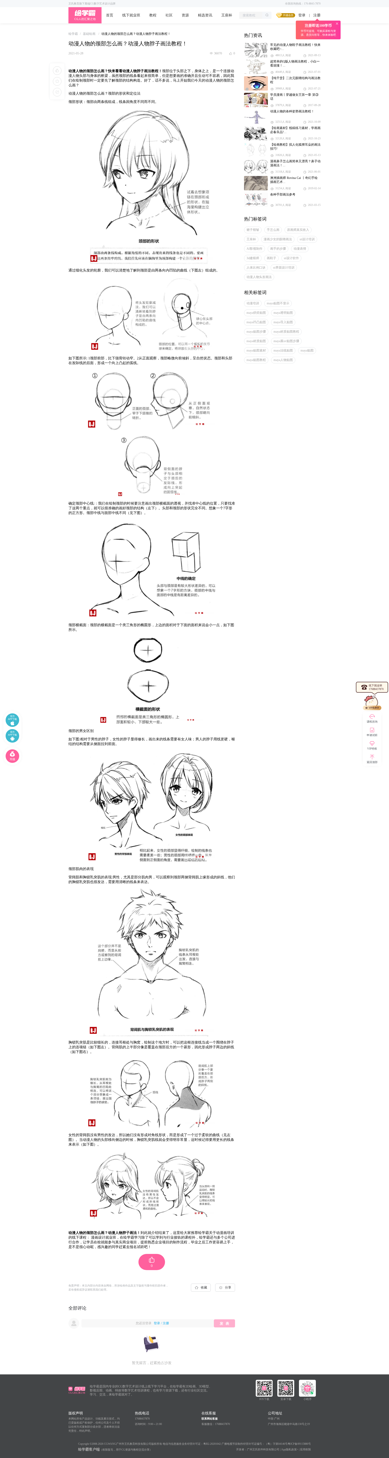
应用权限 (305, 1449)
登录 (301, 15)
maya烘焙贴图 (256, 312)
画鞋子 (271, 258)
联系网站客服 (209, 1418)
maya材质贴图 (256, 341)
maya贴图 (307, 350)
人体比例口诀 (256, 267)
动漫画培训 (225, 1233)
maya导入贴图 (283, 322)
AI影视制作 (254, 248)
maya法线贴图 (283, 350)
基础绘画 (89, 34)
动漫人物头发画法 (259, 277)
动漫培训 (253, 303)
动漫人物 (75, 71)
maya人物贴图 (283, 360)
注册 (166, 1323)
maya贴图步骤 (256, 331)
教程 (152, 15)
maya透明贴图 (283, 312)
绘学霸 (73, 34)
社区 (169, 15)
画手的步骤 (278, 248)
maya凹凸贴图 (256, 322)
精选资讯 (205, 15)
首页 (109, 15)
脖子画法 (144, 71)
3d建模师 (253, 258)
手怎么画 (273, 229)
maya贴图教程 (256, 360)
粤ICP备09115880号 (299, 1443)
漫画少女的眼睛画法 (278, 239)
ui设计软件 (291, 258)
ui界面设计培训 (283, 267)
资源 (185, 15)
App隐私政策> (289, 1449)
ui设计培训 (307, 239)
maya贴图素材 (256, 350)
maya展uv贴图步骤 (286, 341)
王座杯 (226, 15)
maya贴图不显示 (278, 303)
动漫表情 (300, 248)
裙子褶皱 (253, 229)
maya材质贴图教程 (286, 331)
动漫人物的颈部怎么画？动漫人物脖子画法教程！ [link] (136, 34)
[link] (73, 34)
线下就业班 (131, 15)
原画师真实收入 (298, 229)
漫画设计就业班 (103, 1237)
